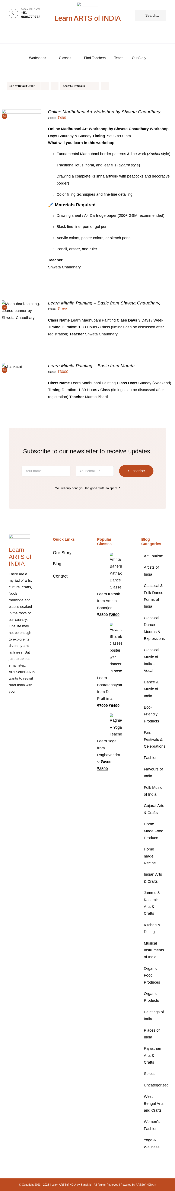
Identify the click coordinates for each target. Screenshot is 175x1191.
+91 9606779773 (30, 15)
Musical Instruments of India (154, 950)
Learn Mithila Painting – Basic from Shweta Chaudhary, (104, 302)
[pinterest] (30, 704)
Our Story (62, 552)
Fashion (151, 758)
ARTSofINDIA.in (146, 1184)
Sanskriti (86, 1184)
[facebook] (10, 704)
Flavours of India (153, 772)
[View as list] (113, 86)
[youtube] (10, 712)
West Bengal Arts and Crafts (153, 1103)
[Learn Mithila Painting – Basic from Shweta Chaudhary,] (21, 304)
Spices (149, 1074)
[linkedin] (17, 712)
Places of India (152, 1033)
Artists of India (151, 570)
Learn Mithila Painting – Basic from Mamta (91, 365)
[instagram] (23, 704)
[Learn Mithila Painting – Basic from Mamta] (12, 366)
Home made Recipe (150, 856)
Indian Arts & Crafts (153, 877)
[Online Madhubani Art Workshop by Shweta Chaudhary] (21, 113)
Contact (60, 576)
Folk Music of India (153, 790)
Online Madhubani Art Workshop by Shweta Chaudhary (104, 111)
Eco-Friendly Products (151, 714)
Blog (57, 563)
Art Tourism (153, 556)
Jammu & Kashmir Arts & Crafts (152, 903)
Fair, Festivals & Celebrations (154, 739)
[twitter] (17, 704)
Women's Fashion (152, 1125)
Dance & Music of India (151, 689)
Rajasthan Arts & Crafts (152, 1055)
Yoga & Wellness (151, 1143)
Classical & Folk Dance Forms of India (153, 596)
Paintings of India (154, 1015)
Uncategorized (154, 1085)
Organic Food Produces (152, 975)
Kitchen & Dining (152, 928)
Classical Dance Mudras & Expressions (154, 628)
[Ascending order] (54, 86)
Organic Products (151, 997)
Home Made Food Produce (153, 831)
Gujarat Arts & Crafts (154, 809)
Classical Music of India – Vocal (151, 660)
